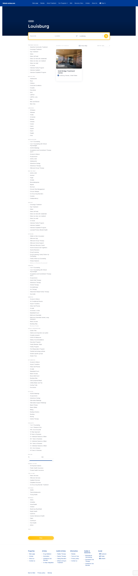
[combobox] (91, 36)
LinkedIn (102, 558)
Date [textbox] (103, 45)
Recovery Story (79, 3)
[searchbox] (28, 532)
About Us (94, 3)
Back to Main (31, 573)
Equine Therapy (61, 556)
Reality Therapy (61, 554)
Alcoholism (46, 556)
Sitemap (50, 573)
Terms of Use (75, 556)
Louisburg (61, 65)
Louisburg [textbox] (82, 36)
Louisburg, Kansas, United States (68, 75)
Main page (35, 3)
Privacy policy (75, 558)
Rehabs (42, 3)
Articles (88, 3)
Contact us (32, 561)
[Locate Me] (76, 36)
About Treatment (51, 3)
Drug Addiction (47, 554)
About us (31, 558)
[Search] (106, 36)
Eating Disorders (61, 558)
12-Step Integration (48, 562)
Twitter (103, 556)
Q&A (71, 3)
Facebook (103, 554)
